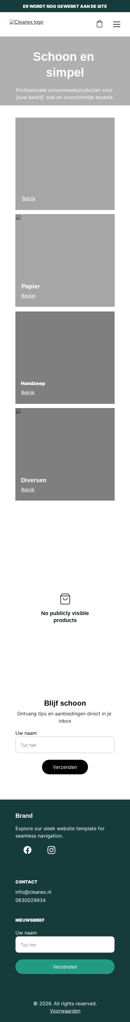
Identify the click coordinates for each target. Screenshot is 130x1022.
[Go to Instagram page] (51, 850)
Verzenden (65, 767)
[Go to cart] (99, 24)
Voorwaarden (65, 1011)
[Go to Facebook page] (27, 850)
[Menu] (116, 24)
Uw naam (26, 733)
